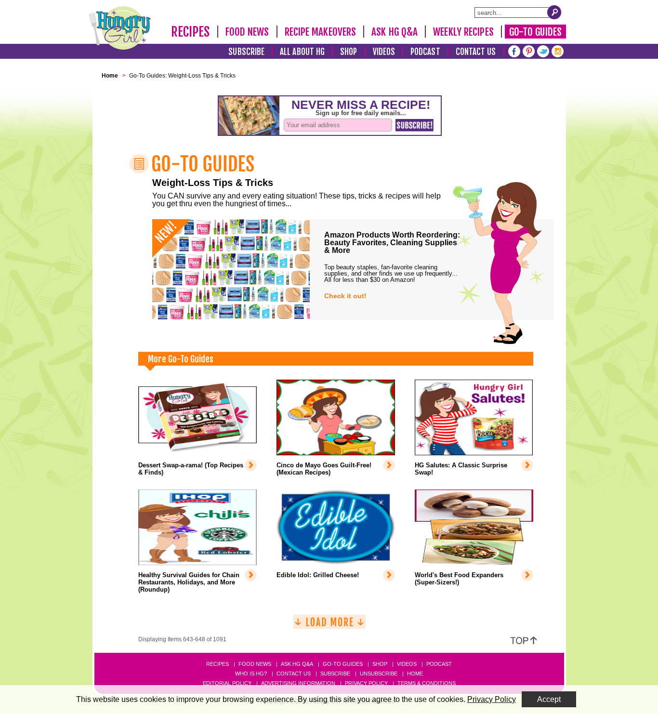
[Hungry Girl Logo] (120, 28)
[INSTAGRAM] (558, 50)
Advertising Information (298, 683)
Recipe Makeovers (320, 32)
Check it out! (345, 296)
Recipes (190, 32)
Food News (247, 32)
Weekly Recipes (463, 32)
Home (415, 673)
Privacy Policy (366, 683)
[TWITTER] (543, 50)
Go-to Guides (343, 664)
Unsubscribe (378, 673)
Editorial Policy (227, 683)
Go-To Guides (535, 32)
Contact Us (476, 52)
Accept (549, 699)
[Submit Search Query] (554, 12)
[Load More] (329, 625)
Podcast (425, 52)
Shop (348, 52)
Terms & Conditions (426, 683)
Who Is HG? (251, 673)
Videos (384, 52)
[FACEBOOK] (514, 50)
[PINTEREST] (529, 50)
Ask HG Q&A (394, 32)
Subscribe (246, 52)
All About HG (302, 52)
